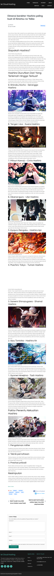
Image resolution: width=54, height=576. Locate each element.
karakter (11, 492)
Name (10, 532)
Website (10, 540)
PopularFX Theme (17, 573)
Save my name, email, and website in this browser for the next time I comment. (28, 544)
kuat (22, 492)
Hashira (20, 490)
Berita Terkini (11, 486)
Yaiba (15, 494)
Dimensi (15, 490)
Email (10, 536)
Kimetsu (17, 492)
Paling (10, 494)
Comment (11, 520)
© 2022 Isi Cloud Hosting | (7, 573)
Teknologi (43, 25)
